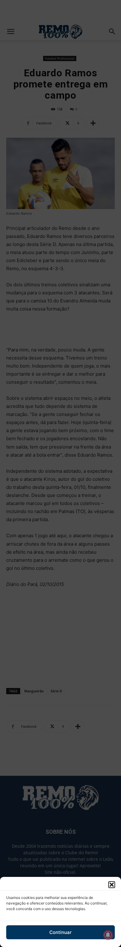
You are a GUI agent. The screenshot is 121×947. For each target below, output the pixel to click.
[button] (112, 885)
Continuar (60, 932)
